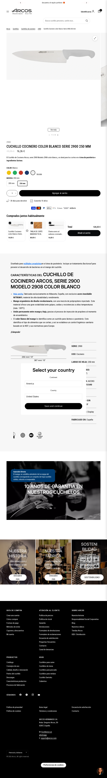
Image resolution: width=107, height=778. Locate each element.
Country (53, 390)
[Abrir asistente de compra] (100, 771)
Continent (53, 377)
